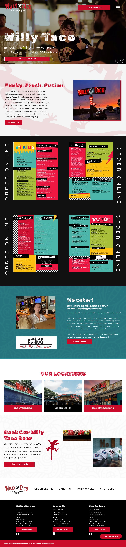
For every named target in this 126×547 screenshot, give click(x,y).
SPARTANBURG (22, 408)
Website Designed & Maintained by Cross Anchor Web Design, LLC (29, 543)
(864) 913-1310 (20, 510)
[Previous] (117, 61)
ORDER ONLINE (7, 171)
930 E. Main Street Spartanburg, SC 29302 (97, 514)
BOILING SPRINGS (103, 408)
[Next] (122, 61)
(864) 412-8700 (58, 510)
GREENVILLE (63, 408)
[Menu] (118, 8)
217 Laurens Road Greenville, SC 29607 (60, 514)
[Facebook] (17, 534)
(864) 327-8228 (94, 510)
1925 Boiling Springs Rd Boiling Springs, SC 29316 (25, 514)
